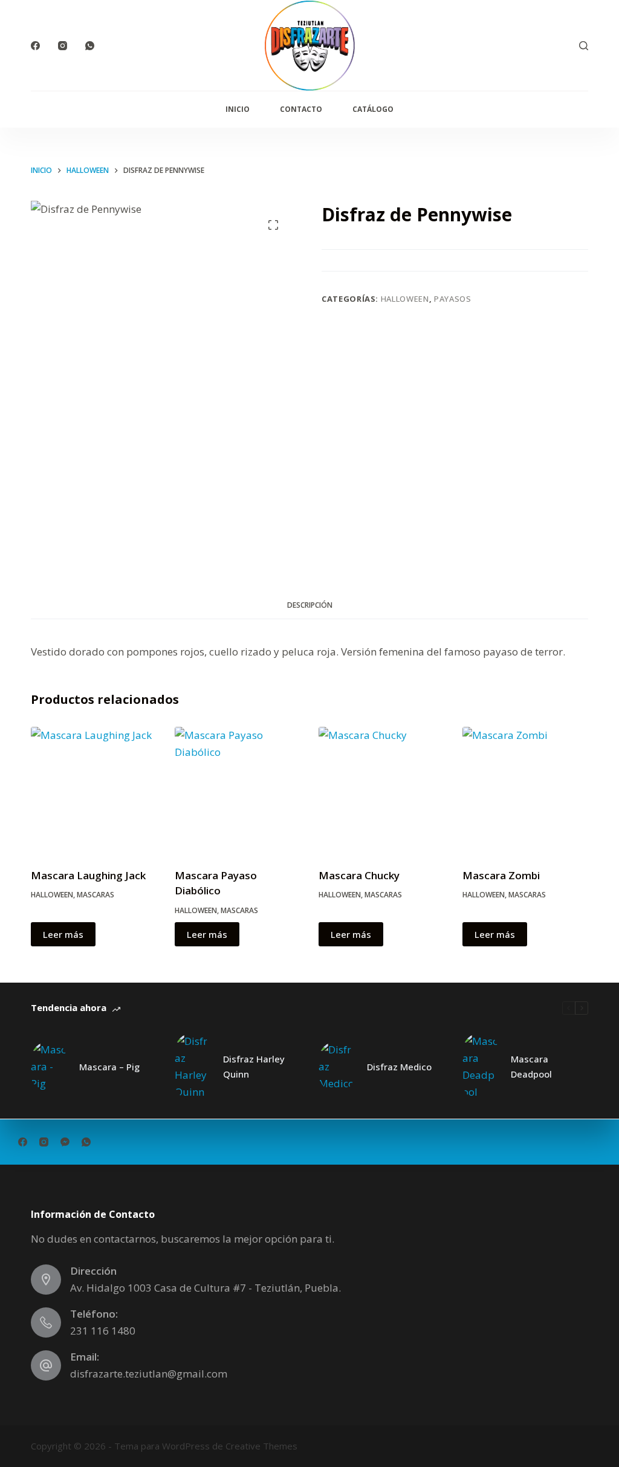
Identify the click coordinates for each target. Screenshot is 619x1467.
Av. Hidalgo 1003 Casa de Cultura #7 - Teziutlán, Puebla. (205, 1288)
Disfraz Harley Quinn (254, 1066)
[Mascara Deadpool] (480, 1067)
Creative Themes (261, 1446)
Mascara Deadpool (531, 1066)
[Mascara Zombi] (525, 790)
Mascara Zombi (501, 875)
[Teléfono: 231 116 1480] (46, 1322)
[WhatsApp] (89, 45)
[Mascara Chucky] (381, 790)
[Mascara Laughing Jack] (94, 790)
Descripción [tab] (309, 605)
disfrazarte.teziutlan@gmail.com (148, 1374)
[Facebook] (35, 45)
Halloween (405, 298)
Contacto (301, 109)
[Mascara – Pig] (49, 1066)
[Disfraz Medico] (337, 1066)
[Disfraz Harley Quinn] (193, 1067)
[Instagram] (62, 45)
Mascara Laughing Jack (88, 875)
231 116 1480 (102, 1331)
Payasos (453, 298)
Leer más (63, 934)
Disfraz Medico (399, 1067)
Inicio (237, 109)
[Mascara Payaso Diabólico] (237, 790)
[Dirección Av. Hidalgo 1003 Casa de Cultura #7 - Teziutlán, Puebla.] (46, 1279)
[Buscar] (583, 45)
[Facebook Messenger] (65, 1142)
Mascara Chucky (359, 875)
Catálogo (373, 109)
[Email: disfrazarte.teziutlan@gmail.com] (46, 1365)
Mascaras (95, 895)
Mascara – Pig (109, 1067)
